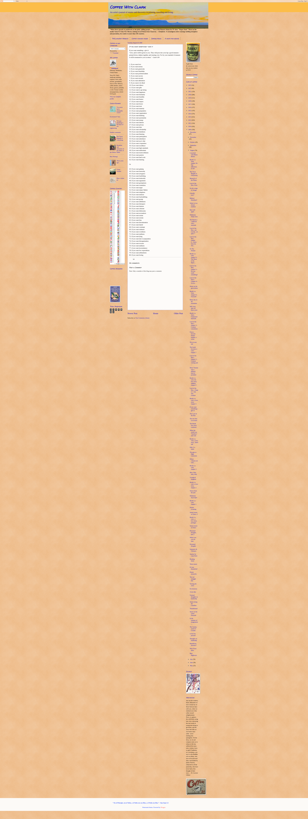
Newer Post (132, 313)
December (193, 132)
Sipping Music (156, 38)
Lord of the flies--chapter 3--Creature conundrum (194, 325)
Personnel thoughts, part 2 (193, 532)
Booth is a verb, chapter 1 (193, 502)
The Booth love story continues (193, 425)
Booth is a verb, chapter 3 (193, 467)
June (191, 662)
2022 (190, 88)
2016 (190, 107)
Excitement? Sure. (115, 117)
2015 (190, 110)
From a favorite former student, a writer (193, 335)
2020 (190, 94)
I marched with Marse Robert (194, 154)
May (191, 665)
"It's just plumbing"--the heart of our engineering (117, 124)
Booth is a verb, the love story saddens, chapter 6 (193, 381)
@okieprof (114, 68)
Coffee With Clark (128, 7)
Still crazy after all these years (193, 308)
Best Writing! (114, 156)
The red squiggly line (193, 578)
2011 (190, 123)
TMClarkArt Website (120, 38)
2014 (190, 113)
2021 (190, 91)
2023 (190, 85)
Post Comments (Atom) (142, 318)
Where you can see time (193, 539)
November (193, 137)
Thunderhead (193, 608)
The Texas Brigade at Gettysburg (120, 138)
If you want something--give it (194, 408)
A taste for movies (172, 38)
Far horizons (193, 589)
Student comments (115, 132)
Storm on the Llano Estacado (193, 613)
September (193, 145)
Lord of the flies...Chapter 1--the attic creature (194, 391)
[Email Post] (133, 259)
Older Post (178, 313)
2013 (190, 117)
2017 (190, 104)
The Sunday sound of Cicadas (193, 628)
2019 (190, 98)
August (192, 150)
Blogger (163, 807)
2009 (190, 129)
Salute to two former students (193, 204)
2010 (190, 126)
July (191, 659)
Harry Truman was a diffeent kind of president (194, 371)
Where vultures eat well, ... (194, 460)
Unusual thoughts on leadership (194, 596)
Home (155, 313)
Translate (115, 53)
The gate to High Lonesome (193, 454)
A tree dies (193, 592)
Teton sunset (193, 564)
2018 (190, 101)
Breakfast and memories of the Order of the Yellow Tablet (117, 148)
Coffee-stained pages (140, 38)
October (192, 142)
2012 (190, 120)
